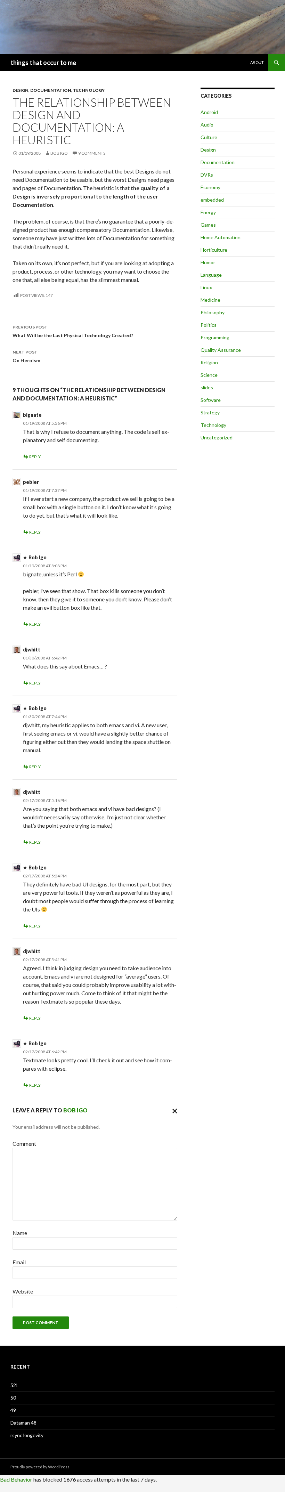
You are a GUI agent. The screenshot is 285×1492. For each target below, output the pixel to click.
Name (20, 1233)
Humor (208, 262)
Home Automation (221, 237)
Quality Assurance (221, 350)
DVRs (207, 175)
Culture (209, 137)
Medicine (210, 300)
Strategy (210, 412)
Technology (89, 90)
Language (211, 275)
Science (209, 375)
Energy (208, 212)
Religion (209, 362)
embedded (212, 200)
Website (23, 1291)
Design (20, 90)
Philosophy (213, 312)
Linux (206, 287)
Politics (209, 325)
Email (19, 1262)
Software (211, 400)
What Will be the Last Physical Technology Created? (73, 331)
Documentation (50, 90)
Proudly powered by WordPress (40, 1466)
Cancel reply (173, 1110)
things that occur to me (43, 62)
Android (209, 112)
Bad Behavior (16, 1479)
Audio (207, 125)
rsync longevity (26, 1435)
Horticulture (214, 250)
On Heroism (26, 356)
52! (14, 1385)
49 (13, 1410)
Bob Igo (59, 153)
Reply (35, 456)
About (257, 62)
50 (13, 1398)
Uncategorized (217, 437)
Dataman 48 (23, 1423)
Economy (210, 187)
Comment (24, 1143)
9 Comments (91, 153)
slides (207, 387)
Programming (215, 337)
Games (208, 225)
